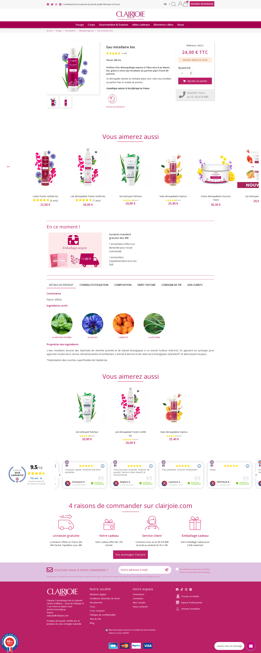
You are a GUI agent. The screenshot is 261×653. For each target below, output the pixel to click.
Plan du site (95, 618)
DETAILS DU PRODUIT (115, 107)
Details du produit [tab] (61, 285)
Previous (8, 166)
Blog (92, 623)
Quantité (184, 67)
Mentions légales (98, 594)
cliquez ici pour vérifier (119, 633)
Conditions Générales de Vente (105, 598)
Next (252, 166)
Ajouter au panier (197, 81)
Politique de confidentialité (103, 614)
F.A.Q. (92, 606)
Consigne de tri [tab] (171, 285)
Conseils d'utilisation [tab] (94, 285)
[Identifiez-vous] (180, 4)
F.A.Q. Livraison (97, 610)
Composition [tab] (122, 285)
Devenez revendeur (190, 608)
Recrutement (96, 602)
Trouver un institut (190, 596)
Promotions (138, 594)
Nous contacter (140, 606)
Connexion (138, 598)
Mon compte (139, 602)
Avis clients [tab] (195, 285)
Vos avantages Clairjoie (130, 554)
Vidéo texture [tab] (146, 285)
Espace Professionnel (191, 602)
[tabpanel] (130, 178)
